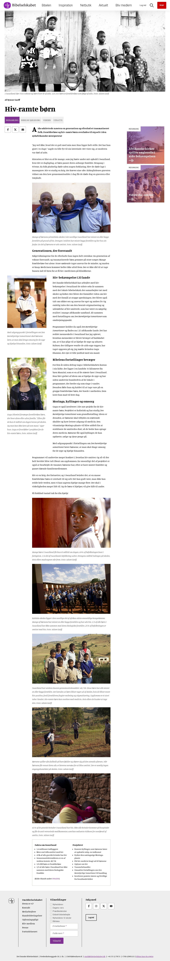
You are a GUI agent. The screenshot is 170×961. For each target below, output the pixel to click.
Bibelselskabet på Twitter (104, 906)
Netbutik (85, 5)
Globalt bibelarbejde (61, 914)
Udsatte (58, 120)
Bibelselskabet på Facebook (89, 906)
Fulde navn (57, 933)
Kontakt (26, 907)
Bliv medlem (123, 5)
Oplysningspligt (30, 919)
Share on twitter (15, 129)
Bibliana (56, 921)
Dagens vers (58, 908)
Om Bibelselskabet (32, 899)
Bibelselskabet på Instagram (96, 906)
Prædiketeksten (60, 911)
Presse (25, 927)
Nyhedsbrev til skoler (62, 918)
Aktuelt (103, 5)
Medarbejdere (29, 911)
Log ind (91, 917)
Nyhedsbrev (58, 904)
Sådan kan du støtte (144, 956)
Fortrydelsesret (29, 931)
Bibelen (46, 5)
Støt (162, 5)
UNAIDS (55, 878)
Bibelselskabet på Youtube (111, 906)
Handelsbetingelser (32, 915)
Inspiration (66, 5)
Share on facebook (8, 129)
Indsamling (12, 120)
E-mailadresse (59, 926)
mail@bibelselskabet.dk (94, 956)
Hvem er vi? (28, 903)
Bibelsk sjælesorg (30, 120)
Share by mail (23, 129)
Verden (47, 120)
